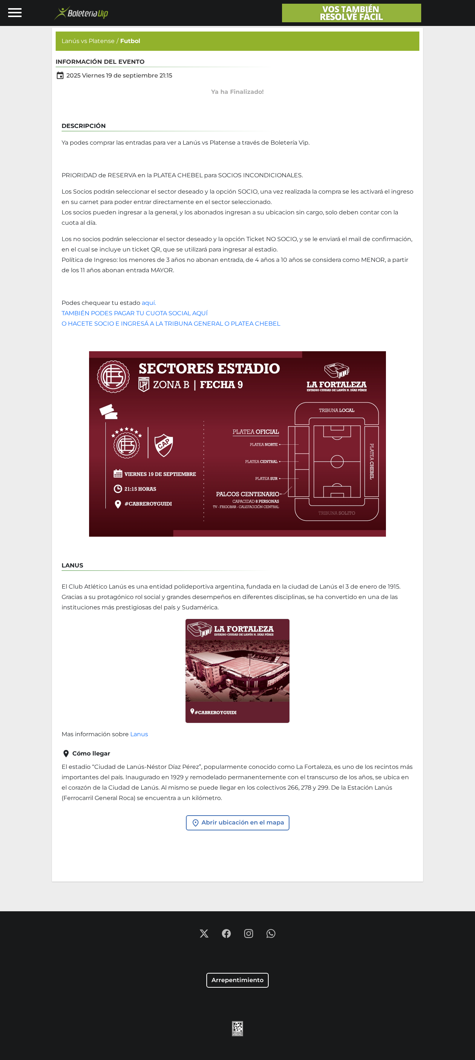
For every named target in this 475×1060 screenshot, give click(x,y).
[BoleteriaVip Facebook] (227, 932)
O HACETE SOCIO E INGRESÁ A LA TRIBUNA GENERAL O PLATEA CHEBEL (172, 323)
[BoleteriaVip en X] (205, 932)
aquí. (149, 302)
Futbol (130, 41)
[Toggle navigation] (15, 13)
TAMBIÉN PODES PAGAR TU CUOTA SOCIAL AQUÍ (135, 313)
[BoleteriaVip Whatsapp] (271, 932)
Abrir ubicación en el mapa (242, 822)
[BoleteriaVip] (351, 13)
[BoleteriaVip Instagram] (249, 932)
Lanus (139, 734)
